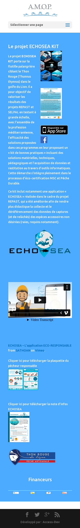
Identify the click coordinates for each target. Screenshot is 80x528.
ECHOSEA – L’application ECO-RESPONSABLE (39, 345)
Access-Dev (51, 522)
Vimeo (39, 350)
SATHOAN (23, 350)
